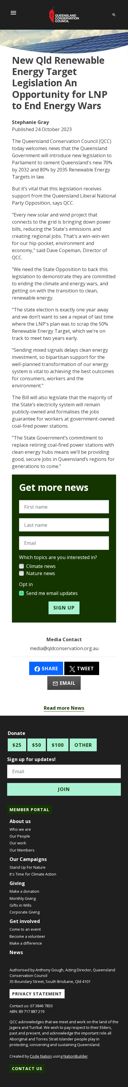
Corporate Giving (25, 912)
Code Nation (41, 1056)
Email (67, 683)
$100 (58, 745)
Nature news (40, 573)
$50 (36, 745)
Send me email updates (52, 593)
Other (83, 745)
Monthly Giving (23, 898)
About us (20, 821)
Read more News (64, 708)
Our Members (22, 850)
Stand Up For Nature (28, 867)
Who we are (20, 829)
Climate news (41, 566)
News (16, 952)
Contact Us (27, 1068)
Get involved (25, 921)
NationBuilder (75, 1056)
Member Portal (29, 809)
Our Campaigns (28, 859)
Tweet (84, 668)
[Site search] (114, 14)
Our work (18, 843)
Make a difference (26, 943)
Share (49, 668)
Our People (20, 836)
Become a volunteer (27, 936)
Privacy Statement (37, 994)
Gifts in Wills (21, 905)
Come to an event (25, 929)
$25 (17, 745)
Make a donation (24, 891)
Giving (17, 883)
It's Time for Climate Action (33, 874)
